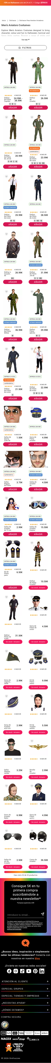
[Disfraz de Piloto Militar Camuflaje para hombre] (6, 292)
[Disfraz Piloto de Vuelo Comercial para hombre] (6, 597)
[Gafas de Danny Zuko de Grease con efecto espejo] (6, 409)
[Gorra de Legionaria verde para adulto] (6, 652)
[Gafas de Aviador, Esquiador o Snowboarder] (31, 498)
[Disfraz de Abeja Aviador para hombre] (31, 543)
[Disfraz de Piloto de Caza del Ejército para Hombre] (31, 118)
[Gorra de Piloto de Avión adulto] (31, 597)
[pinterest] (35, 971)
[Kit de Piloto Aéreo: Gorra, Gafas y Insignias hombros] (31, 652)
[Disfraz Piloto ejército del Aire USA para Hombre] (31, 292)
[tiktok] (22, 971)
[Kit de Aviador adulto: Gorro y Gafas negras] (31, 697)
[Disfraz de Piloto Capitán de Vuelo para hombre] (6, 60)
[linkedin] (42, 971)
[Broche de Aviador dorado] (31, 741)
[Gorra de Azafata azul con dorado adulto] (6, 697)
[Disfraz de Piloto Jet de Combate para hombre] (31, 234)
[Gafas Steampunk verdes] (6, 741)
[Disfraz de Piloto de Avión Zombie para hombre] (31, 349)
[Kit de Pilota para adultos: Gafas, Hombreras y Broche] (6, 543)
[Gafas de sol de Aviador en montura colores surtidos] (6, 831)
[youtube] (29, 971)
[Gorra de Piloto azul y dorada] (31, 786)
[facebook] (9, 971)
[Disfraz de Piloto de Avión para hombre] (6, 177)
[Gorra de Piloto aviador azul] (31, 409)
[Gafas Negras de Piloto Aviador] (6, 454)
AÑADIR (12, 107)
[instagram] (16, 971)
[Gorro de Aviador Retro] (6, 786)
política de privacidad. (14, 929)
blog (37, 958)
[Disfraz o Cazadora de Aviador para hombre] (6, 234)
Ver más (25, 39)
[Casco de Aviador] (31, 831)
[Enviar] (42, 914)
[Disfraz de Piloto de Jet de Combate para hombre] (6, 118)
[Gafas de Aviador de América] (31, 454)
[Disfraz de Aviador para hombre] (31, 60)
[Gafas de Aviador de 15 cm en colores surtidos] (6, 498)
